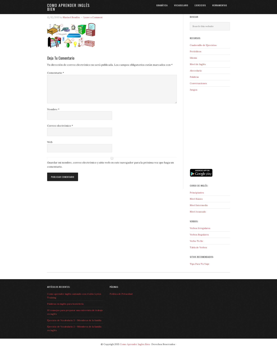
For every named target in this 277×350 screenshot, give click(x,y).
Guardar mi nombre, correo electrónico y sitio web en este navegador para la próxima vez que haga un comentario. (110, 164)
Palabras (194, 76)
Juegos (193, 89)
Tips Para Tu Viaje (199, 263)
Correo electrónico (60, 125)
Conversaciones (198, 83)
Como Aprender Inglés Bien (68, 7)
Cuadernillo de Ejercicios (203, 45)
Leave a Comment (93, 17)
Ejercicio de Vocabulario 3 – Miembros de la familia (74, 320)
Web (49, 142)
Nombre (53, 109)
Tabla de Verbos (198, 247)
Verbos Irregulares (200, 228)
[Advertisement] (206, 154)
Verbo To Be (196, 241)
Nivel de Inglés (198, 64)
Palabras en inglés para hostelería (65, 303)
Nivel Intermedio (199, 205)
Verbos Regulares (199, 234)
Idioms (193, 57)
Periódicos (195, 51)
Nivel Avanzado (198, 211)
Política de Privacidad (121, 293)
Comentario (55, 72)
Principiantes (197, 192)
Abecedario (196, 70)
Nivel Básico (196, 198)
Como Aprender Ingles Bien (135, 344)
